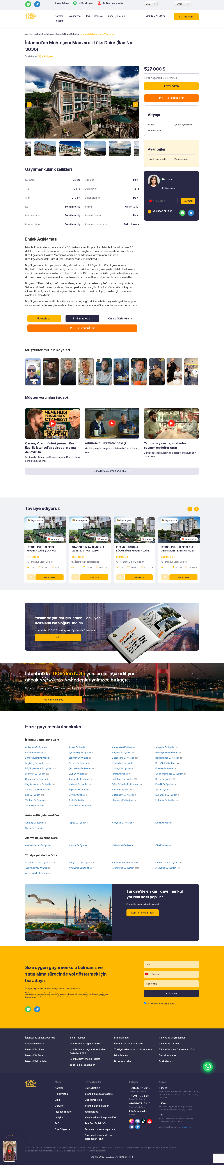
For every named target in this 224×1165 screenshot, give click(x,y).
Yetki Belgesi (92, 1111)
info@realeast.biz (139, 1111)
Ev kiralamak (166, 1061)
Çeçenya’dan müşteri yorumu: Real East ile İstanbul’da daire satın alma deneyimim (50, 448)
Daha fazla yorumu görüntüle (110, 471)
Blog (87, 16)
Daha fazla (49, 577)
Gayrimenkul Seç (53, 699)
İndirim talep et (82, 318)
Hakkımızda (74, 16)
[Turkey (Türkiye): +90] (151, 201)
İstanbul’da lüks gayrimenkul (85, 1043)
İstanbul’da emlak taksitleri (99, 1093)
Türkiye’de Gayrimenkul (172, 1037)
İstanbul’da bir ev (34, 1049)
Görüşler (98, 16)
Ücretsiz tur (44, 318)
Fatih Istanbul (121, 1037)
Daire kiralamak (167, 1055)
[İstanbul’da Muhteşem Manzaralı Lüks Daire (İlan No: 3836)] (45, 148)
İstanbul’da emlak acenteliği (40, 1037)
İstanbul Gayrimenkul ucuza (85, 1059)
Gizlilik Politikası (168, 1003)
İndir (57, 637)
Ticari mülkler (77, 1037)
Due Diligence (62, 1129)
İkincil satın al (121, 1055)
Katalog (59, 16)
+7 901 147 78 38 (139, 1095)
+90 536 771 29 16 (154, 15)
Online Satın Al (62, 3)
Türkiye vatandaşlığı (112, 3)
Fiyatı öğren (171, 86)
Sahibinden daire (34, 1043)
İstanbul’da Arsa (34, 1055)
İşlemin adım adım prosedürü (101, 1117)
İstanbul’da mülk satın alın (128, 1043)
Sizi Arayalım (186, 16)
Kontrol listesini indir (142, 912)
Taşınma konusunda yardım (100, 1129)
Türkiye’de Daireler (169, 1043)
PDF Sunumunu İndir (82, 328)
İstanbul (59, 34)
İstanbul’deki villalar (36, 1061)
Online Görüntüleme (120, 318)
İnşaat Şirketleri (116, 16)
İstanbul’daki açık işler (97, 1105)
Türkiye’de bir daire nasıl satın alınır (133, 1049)
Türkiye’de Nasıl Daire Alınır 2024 (177, 1049)
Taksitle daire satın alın (82, 1064)
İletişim (59, 20)
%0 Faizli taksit (85, 3)
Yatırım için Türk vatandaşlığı (105, 443)
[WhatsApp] (208, 1067)
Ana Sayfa (30, 34)
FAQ (57, 1123)
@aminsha (186, 1127)
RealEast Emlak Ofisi (96, 1123)
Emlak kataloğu (45, 34)
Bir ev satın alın (122, 1061)
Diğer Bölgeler (71, 34)
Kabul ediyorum (161, 1003)
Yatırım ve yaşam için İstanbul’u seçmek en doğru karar (166, 445)
